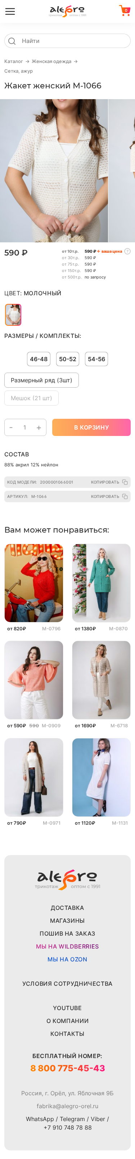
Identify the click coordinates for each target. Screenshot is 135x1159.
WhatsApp (40, 1118)
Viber (98, 1118)
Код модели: (40, 482)
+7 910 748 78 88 (68, 1127)
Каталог (13, 61)
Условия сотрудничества (67, 983)
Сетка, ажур (18, 71)
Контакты (67, 1033)
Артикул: (27, 496)
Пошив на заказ (67, 933)
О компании (67, 1020)
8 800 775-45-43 (67, 1068)
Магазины (67, 920)
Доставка (67, 907)
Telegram (72, 1118)
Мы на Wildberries (67, 946)
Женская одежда (51, 61)
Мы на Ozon (67, 959)
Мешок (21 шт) (31, 398)
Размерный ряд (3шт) (41, 380)
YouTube (67, 1008)
